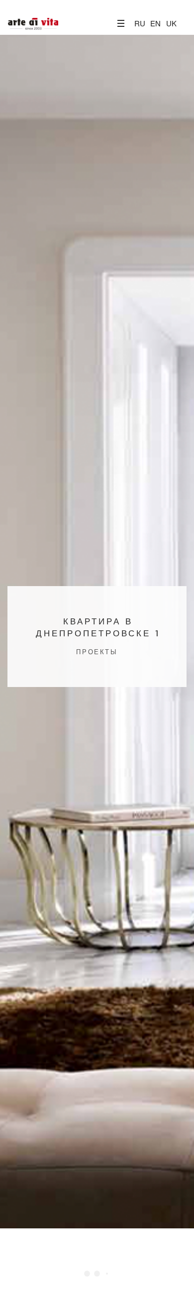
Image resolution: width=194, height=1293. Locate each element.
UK (171, 23)
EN (155, 23)
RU (139, 23)
